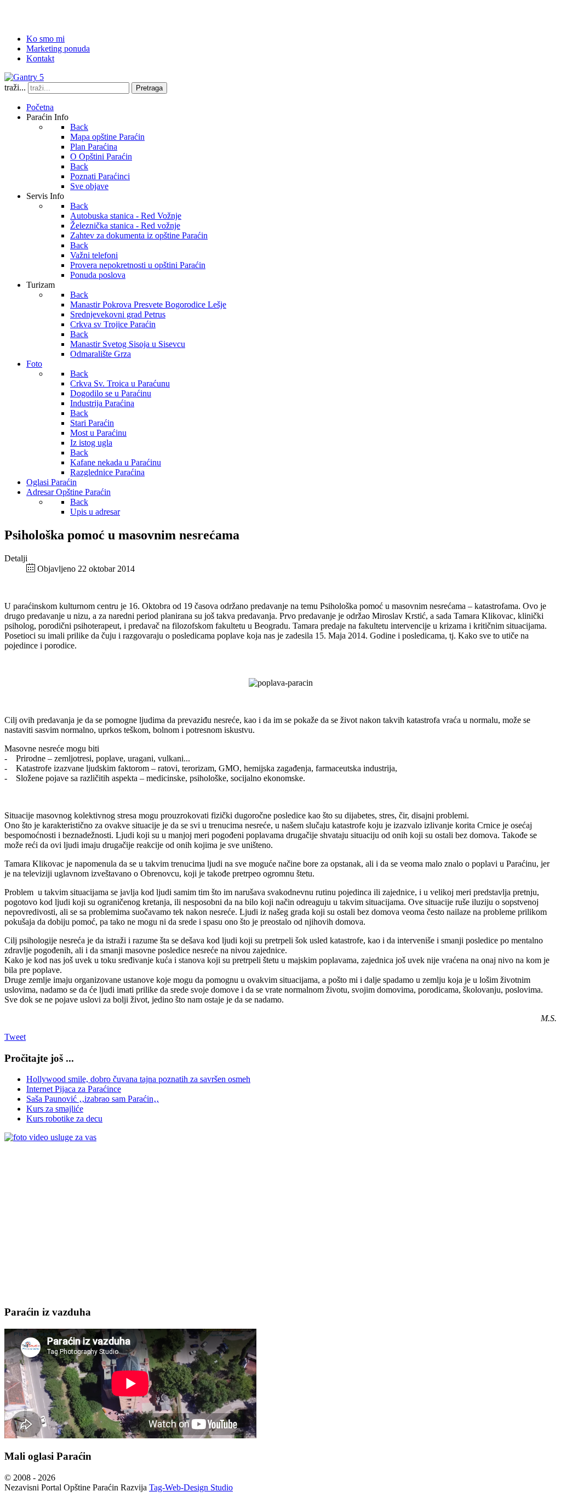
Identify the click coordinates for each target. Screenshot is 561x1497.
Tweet (15, 1036)
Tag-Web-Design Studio (191, 1487)
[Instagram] (97, 13)
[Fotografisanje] (50, 1137)
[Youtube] (76, 13)
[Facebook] (13, 13)
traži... (15, 87)
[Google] (55, 13)
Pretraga (149, 88)
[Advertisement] (280, 1219)
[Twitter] (34, 13)
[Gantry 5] (24, 77)
